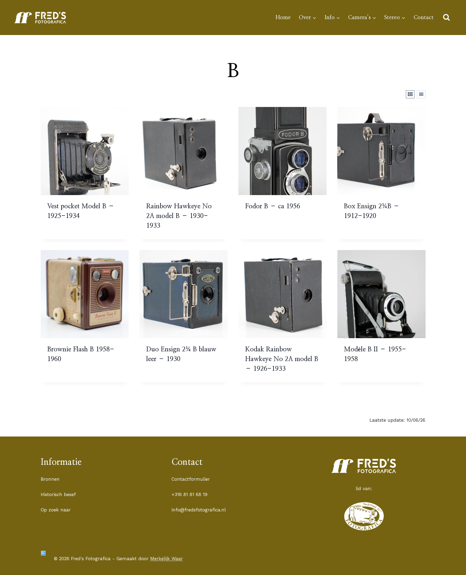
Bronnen (50, 479)
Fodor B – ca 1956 (272, 206)
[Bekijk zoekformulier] (446, 18)
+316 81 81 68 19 (189, 494)
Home (283, 17)
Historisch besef (58, 494)
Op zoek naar (56, 509)
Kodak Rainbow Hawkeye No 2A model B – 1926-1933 (281, 359)
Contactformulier (191, 479)
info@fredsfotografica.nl (199, 509)
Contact (424, 17)
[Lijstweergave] (421, 94)
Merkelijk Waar (166, 558)
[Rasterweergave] (410, 94)
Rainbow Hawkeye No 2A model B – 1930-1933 (179, 216)
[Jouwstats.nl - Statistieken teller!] (43, 553)
